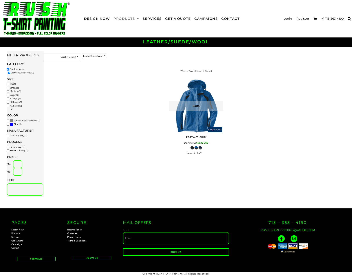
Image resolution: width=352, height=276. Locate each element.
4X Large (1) (16, 105)
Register (302, 18)
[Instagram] (294, 238)
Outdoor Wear (17, 69)
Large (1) (14, 94)
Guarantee (72, 233)
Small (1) (14, 87)
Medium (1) (15, 91)
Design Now (17, 229)
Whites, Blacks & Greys (25, 120)
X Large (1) (15, 98)
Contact (15, 247)
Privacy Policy (74, 237)
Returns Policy (74, 229)
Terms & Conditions (77, 240)
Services (15, 237)
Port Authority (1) (18, 135)
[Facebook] (281, 238)
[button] (126, 18)
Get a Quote (17, 240)
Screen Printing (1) (19, 150)
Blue (16, 124)
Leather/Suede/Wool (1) (22, 72)
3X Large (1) (16, 102)
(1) (27, 120)
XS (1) (13, 84)
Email (126, 230)
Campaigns (16, 244)
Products (15, 233)
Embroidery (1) (17, 147)
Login (288, 18)
